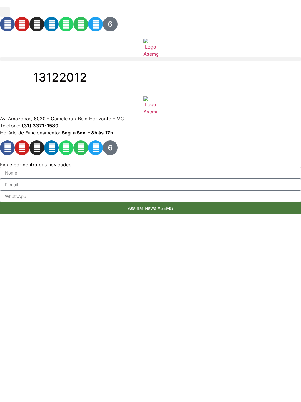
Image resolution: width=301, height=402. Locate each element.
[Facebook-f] (7, 24)
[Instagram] (36, 24)
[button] (5, 12)
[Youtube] (22, 24)
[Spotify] (80, 24)
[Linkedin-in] (51, 24)
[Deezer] (110, 24)
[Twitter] (95, 24)
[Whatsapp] (66, 24)
